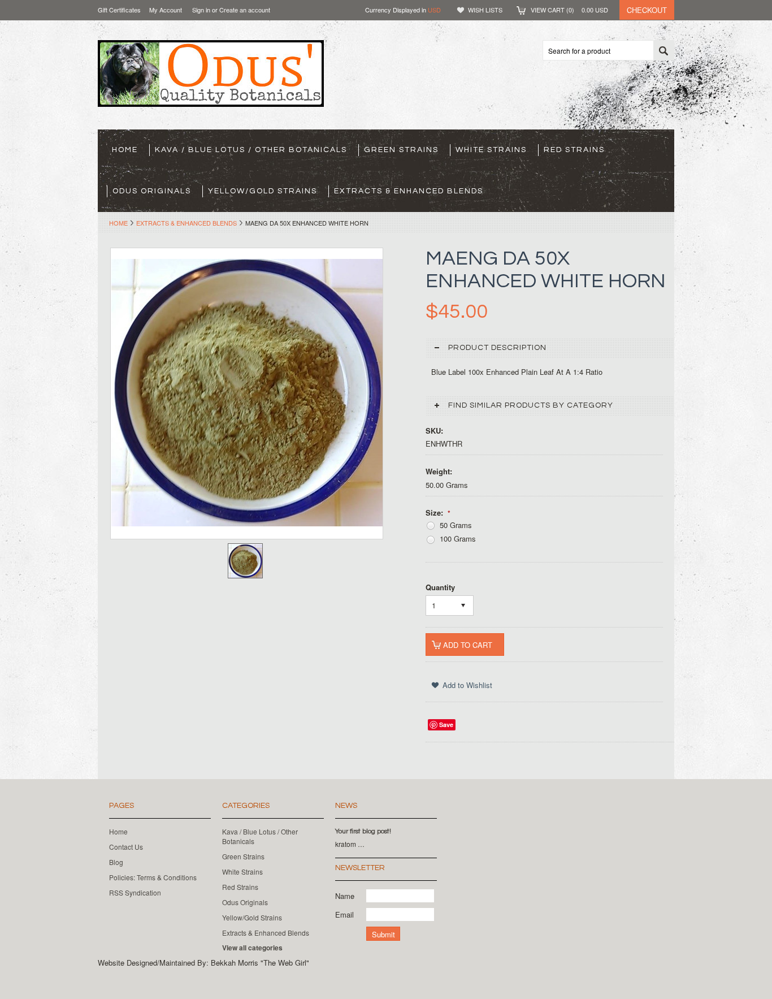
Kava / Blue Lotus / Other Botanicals (251, 150)
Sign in (201, 9)
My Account (165, 9)
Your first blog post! (363, 831)
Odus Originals (151, 191)
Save (446, 724)
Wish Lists (485, 9)
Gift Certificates (119, 9)
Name (344, 895)
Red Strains (574, 150)
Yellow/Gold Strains (262, 191)
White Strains (491, 150)
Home (118, 222)
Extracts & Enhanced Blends (408, 191)
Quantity (440, 587)
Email (344, 914)
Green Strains (401, 150)
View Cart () (569, 9)
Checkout (647, 10)
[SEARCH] (663, 51)
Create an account (244, 9)
